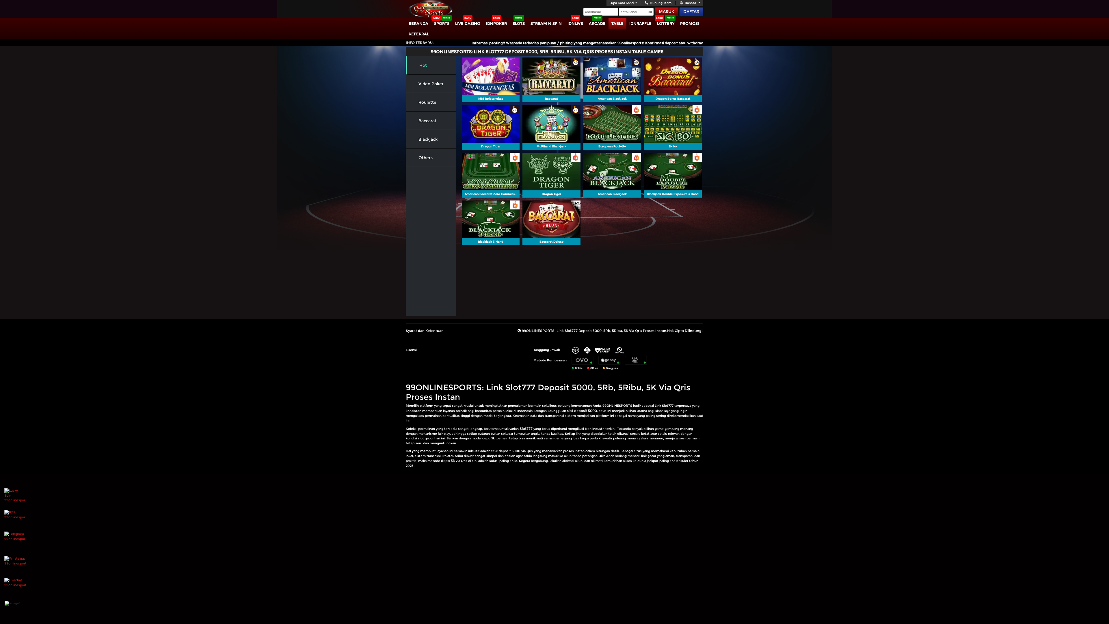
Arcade (597, 23)
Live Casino (467, 23)
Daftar (691, 11)
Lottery (665, 23)
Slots (519, 23)
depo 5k (448, 460)
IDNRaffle (640, 23)
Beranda (418, 23)
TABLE (617, 23)
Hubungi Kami (661, 3)
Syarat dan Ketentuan (425, 330)
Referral (419, 33)
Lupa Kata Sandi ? (623, 3)
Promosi (689, 23)
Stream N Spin (546, 23)
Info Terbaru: (420, 42)
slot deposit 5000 (582, 410)
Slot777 (526, 428)
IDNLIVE (575, 23)
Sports (441, 23)
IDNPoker (496, 23)
